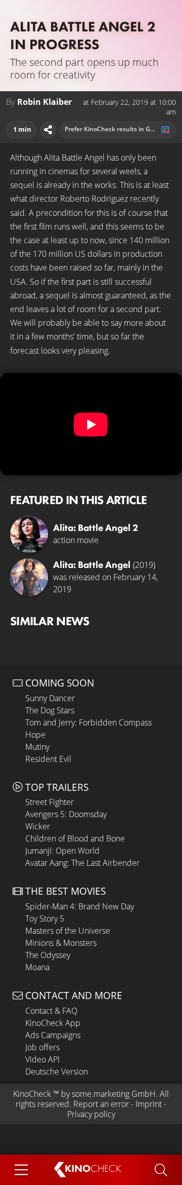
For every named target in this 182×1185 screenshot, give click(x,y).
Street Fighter (49, 802)
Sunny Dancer (50, 698)
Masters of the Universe (67, 931)
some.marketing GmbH (114, 1093)
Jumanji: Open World (62, 851)
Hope (35, 735)
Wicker (37, 826)
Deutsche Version (56, 1071)
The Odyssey (47, 955)
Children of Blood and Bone (75, 838)
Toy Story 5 (44, 918)
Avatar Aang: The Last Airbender (82, 863)
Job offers (42, 1047)
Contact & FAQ (51, 1011)
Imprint (148, 1104)
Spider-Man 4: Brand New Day (79, 906)
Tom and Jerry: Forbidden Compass (88, 722)
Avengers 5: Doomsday (66, 814)
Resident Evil (48, 759)
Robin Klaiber (44, 102)
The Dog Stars (49, 710)
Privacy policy (91, 1114)
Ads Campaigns (52, 1035)
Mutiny (37, 747)
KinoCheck (32, 1093)
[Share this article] (48, 130)
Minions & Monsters (61, 943)
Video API (42, 1059)
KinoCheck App (52, 1023)
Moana (37, 967)
